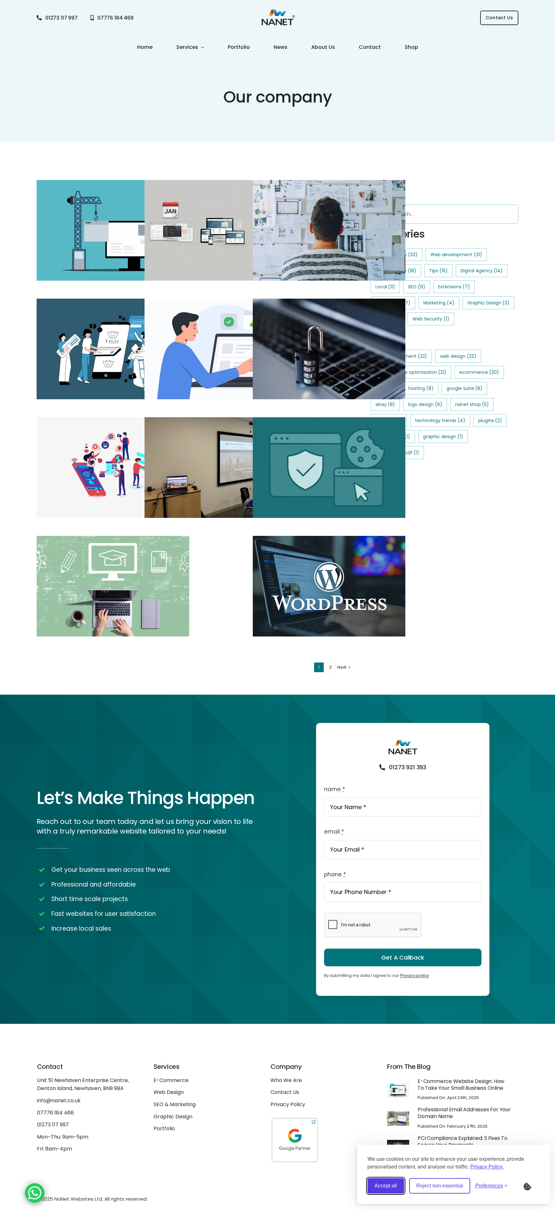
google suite (464, 388)
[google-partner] (294, 1119)
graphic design (443, 436)
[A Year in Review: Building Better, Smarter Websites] (221, 230)
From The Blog (409, 1066)
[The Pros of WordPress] (329, 586)
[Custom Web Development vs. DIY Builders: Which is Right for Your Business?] (113, 230)
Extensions (454, 287)
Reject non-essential (439, 1185)
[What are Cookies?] (532, 1186)
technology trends (440, 420)
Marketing (438, 303)
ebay (385, 404)
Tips (438, 270)
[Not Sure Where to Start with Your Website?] (329, 230)
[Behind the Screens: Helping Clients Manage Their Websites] (221, 467)
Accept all (385, 1185)
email (334, 831)
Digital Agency (482, 270)
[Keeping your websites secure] (329, 349)
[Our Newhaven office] (221, 593)
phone (335, 874)
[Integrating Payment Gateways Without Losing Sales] (113, 349)
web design (458, 356)
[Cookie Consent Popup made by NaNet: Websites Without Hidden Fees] (329, 467)
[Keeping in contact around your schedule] (113, 467)
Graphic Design (488, 303)
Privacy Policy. (487, 1166)
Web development (456, 254)
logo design (425, 404)
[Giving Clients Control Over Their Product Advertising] (221, 349)
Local (385, 287)
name (334, 789)
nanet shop (472, 404)
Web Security (430, 319)
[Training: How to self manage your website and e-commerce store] (113, 586)
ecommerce (479, 372)
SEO (416, 287)
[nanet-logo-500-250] (277, 10)
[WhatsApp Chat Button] (34, 1193)
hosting (421, 388)
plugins (490, 420)
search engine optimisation (411, 372)
